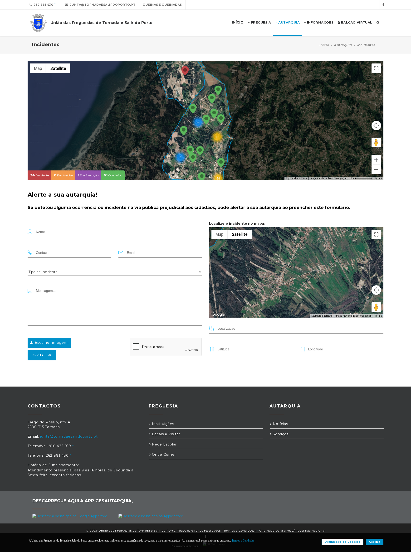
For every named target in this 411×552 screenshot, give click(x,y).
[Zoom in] (376, 160)
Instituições (162, 424)
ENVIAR (38, 355)
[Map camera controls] (376, 125)
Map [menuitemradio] (38, 68)
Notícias (280, 424)
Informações (319, 22)
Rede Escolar (164, 444)
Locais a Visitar (165, 434)
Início (324, 45)
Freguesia (260, 22)
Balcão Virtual (356, 22)
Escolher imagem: (51, 342)
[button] (185, 71)
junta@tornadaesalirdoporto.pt (102, 4)
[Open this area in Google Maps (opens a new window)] (218, 314)
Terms (378, 178)
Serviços (280, 434)
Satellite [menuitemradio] (58, 68)
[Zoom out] (376, 169)
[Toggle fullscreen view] (376, 68)
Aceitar (374, 541)
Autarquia (288, 22)
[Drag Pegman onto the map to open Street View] (376, 142)
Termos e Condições (239, 530)
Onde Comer (163, 454)
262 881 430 (43, 4)
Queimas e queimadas (162, 4)
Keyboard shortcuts (296, 178)
